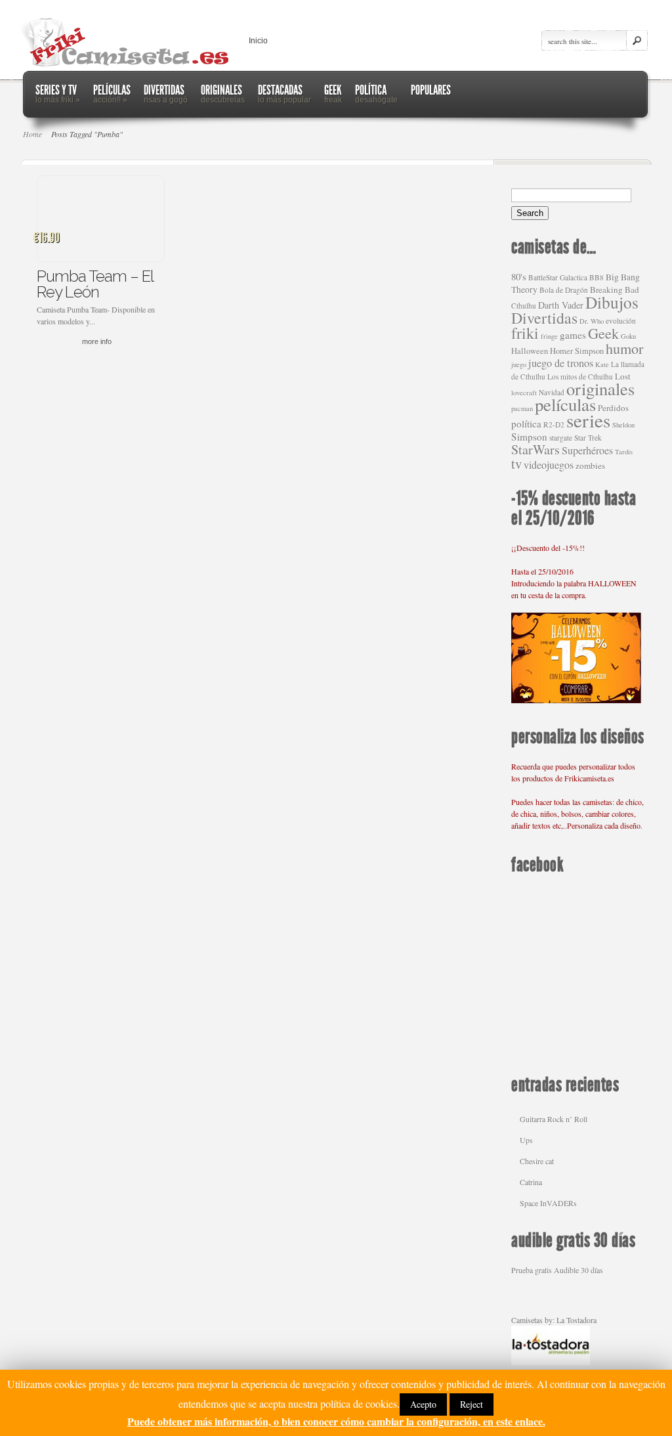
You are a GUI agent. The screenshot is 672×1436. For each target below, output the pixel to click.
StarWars (535, 449)
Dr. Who (591, 321)
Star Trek (588, 438)
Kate (602, 364)
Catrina (531, 1182)
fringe (549, 336)
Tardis (624, 451)
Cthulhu (523, 306)
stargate (560, 438)
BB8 (596, 277)
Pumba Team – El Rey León (95, 284)
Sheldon (623, 424)
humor (624, 348)
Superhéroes (587, 450)
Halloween (529, 351)
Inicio (258, 40)
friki (525, 332)
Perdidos (613, 408)
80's (518, 276)
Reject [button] (471, 1404)
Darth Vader (560, 305)
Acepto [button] (423, 1404)
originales (600, 388)
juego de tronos (560, 363)
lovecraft (524, 392)
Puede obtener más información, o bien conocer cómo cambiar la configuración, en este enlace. (336, 1421)
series (588, 420)
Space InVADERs (548, 1203)
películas (565, 404)
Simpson (529, 436)
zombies (590, 465)
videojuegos (549, 465)
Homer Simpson (577, 351)
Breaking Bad (614, 289)
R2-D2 (553, 424)
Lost (623, 376)
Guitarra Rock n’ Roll (553, 1119)
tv (516, 463)
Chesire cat (537, 1161)
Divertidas (544, 317)
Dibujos (612, 302)
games (573, 334)
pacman (522, 408)
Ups (526, 1140)
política (526, 423)
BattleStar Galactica (557, 277)
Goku (628, 336)
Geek (603, 333)
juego (518, 364)
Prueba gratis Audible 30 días (557, 1270)
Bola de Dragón (563, 290)
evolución (621, 321)
